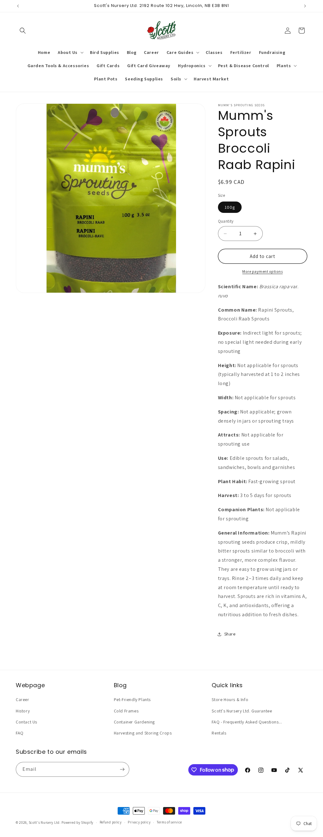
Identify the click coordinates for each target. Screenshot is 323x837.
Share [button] (230, 634)
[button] (23, 31)
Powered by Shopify (77, 822)
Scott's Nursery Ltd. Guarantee (242, 711)
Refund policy (111, 822)
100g (230, 207)
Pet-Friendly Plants (132, 699)
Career (22, 699)
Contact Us (26, 722)
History (23, 711)
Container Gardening (134, 722)
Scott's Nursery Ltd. (45, 822)
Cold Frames (126, 711)
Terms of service (169, 822)
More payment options (262, 271)
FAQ (20, 733)
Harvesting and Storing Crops (143, 733)
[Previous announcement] (18, 6)
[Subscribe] (122, 769)
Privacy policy (139, 822)
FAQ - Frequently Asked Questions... (247, 722)
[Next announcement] (305, 6)
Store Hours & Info (230, 699)
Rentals (219, 733)
